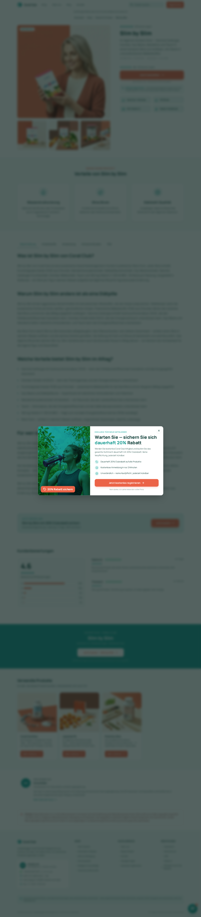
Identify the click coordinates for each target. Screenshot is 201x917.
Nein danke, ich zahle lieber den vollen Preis (127, 489)
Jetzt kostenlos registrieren (126, 483)
